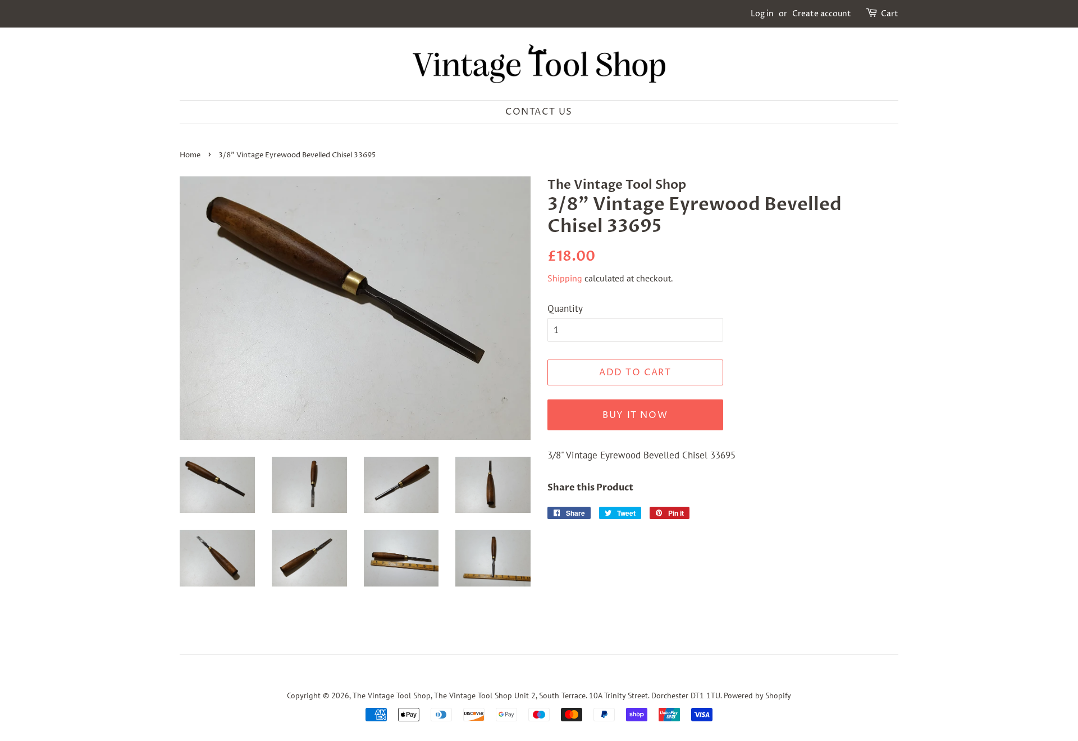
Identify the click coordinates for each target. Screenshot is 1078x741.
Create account (821, 13)
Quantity (565, 308)
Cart (889, 13)
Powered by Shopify (757, 695)
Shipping (564, 278)
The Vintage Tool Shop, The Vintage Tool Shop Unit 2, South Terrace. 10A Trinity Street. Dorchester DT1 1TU (536, 695)
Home (190, 155)
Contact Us (539, 112)
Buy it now (635, 415)
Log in (762, 13)
